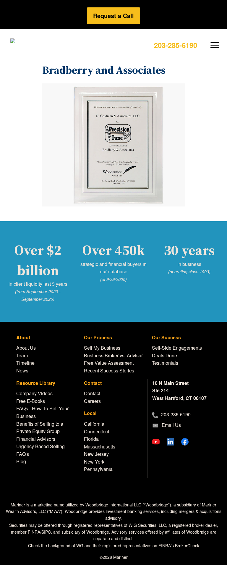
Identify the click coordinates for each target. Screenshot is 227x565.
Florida (91, 438)
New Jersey (96, 454)
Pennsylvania (98, 469)
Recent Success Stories (109, 370)
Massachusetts (99, 446)
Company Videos (34, 393)
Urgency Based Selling (40, 446)
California (94, 423)
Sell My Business (102, 347)
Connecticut (96, 431)
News (22, 370)
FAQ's (22, 454)
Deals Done (164, 355)
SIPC (46, 532)
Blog (21, 461)
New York (94, 461)
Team (22, 355)
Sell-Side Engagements (177, 347)
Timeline (25, 362)
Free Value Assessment (109, 362)
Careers (92, 401)
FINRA (34, 532)
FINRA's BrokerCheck (178, 545)
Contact (92, 393)
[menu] (215, 40)
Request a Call (113, 15)
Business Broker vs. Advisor (113, 355)
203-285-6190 (175, 45)
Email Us (171, 425)
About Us (26, 347)
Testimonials (165, 362)
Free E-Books (30, 401)
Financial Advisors (35, 438)
